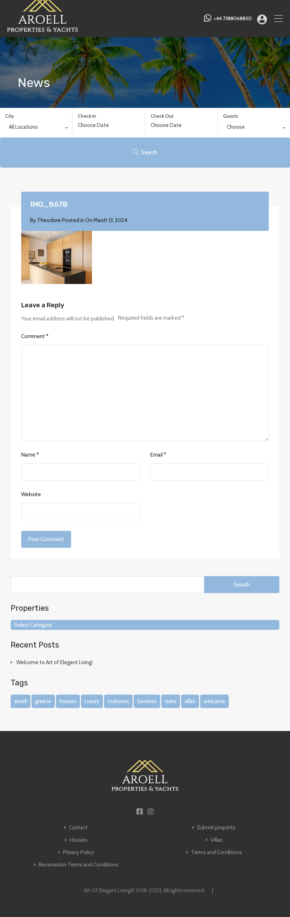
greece (43, 701)
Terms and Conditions (216, 852)
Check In (87, 116)
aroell (20, 701)
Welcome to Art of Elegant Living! (54, 662)
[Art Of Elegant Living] (42, 28)
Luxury (92, 701)
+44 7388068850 (233, 19)
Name (30, 455)
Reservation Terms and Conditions (78, 864)
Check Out (162, 116)
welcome (214, 701)
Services (147, 701)
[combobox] (36, 128)
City (9, 116)
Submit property (216, 827)
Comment (34, 336)
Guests (230, 116)
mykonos (118, 701)
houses (67, 701)
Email (158, 455)
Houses (78, 840)
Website (31, 494)
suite (170, 701)
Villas (216, 840)
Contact (78, 827)
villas (190, 701)
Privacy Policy (78, 852)
